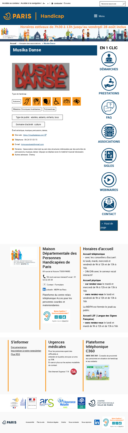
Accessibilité (30, 422)
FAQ (109, 117)
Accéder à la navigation (31, 3)
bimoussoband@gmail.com (32, 144)
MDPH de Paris (60, 289)
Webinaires (109, 189)
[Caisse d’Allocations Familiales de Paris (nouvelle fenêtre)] (81, 403)
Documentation (19, 347)
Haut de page (108, 225)
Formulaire (59, 284)
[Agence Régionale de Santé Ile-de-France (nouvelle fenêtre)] (46, 403)
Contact (109, 214)
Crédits (63, 422)
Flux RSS (15, 354)
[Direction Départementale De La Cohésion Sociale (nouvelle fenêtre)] (32, 403)
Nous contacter (74, 422)
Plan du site (40, 422)
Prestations (109, 93)
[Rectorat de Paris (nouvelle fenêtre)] (18, 403)
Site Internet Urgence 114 (58, 371)
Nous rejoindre (86, 422)
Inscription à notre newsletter (26, 350)
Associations (109, 141)
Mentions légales (52, 422)
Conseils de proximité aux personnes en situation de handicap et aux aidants (102, 358)
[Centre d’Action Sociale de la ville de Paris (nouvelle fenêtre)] (102, 403)
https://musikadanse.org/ (33, 135)
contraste (58, 3)
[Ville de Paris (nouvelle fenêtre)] (9, 422)
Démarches (109, 69)
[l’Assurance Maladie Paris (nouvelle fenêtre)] (66, 403)
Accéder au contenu (10, 3)
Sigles (109, 165)
